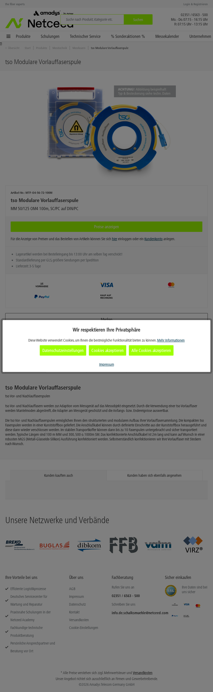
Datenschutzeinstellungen (63, 350)
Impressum (106, 364)
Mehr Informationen (171, 340)
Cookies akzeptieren (107, 350)
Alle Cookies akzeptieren (151, 350)
